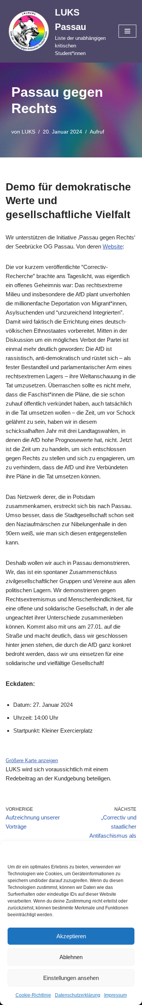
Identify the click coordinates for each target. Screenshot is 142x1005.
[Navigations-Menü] (127, 31)
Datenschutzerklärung (77, 995)
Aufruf (97, 132)
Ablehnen (71, 957)
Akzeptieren (71, 936)
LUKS (28, 132)
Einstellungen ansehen (71, 978)
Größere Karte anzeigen (32, 760)
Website (113, 246)
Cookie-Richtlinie (33, 995)
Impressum (115, 995)
